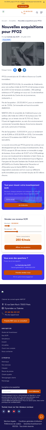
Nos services (6, 365)
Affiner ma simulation (23, 247)
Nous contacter (7, 351)
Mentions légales (10, 421)
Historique (5, 362)
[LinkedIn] (19, 411)
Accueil (4, 21)
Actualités (12, 21)
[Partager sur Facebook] (15, 70)
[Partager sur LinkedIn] (24, 70)
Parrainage (5, 381)
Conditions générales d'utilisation (30, 421)
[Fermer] (44, 2)
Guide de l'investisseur (9, 332)
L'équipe (4, 368)
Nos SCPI (5, 335)
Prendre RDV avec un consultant (15, 321)
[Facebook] (4, 411)
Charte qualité (7, 374)
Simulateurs (6, 339)
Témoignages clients (9, 377)
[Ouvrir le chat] (41, 417)
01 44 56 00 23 (12, 312)
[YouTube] (14, 411)
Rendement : (10, 229)
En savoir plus (23, 6)
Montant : (11, 223)
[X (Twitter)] (9, 411)
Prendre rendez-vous (23, 272)
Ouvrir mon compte (8, 348)
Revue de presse (7, 371)
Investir (4, 342)
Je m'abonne (23, 205)
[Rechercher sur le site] (37, 12)
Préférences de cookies (12, 424)
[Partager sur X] (19, 70)
